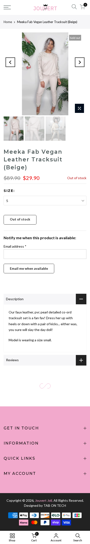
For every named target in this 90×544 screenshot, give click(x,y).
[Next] (79, 62)
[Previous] (10, 62)
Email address (15, 246)
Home (8, 22)
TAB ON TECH (54, 505)
